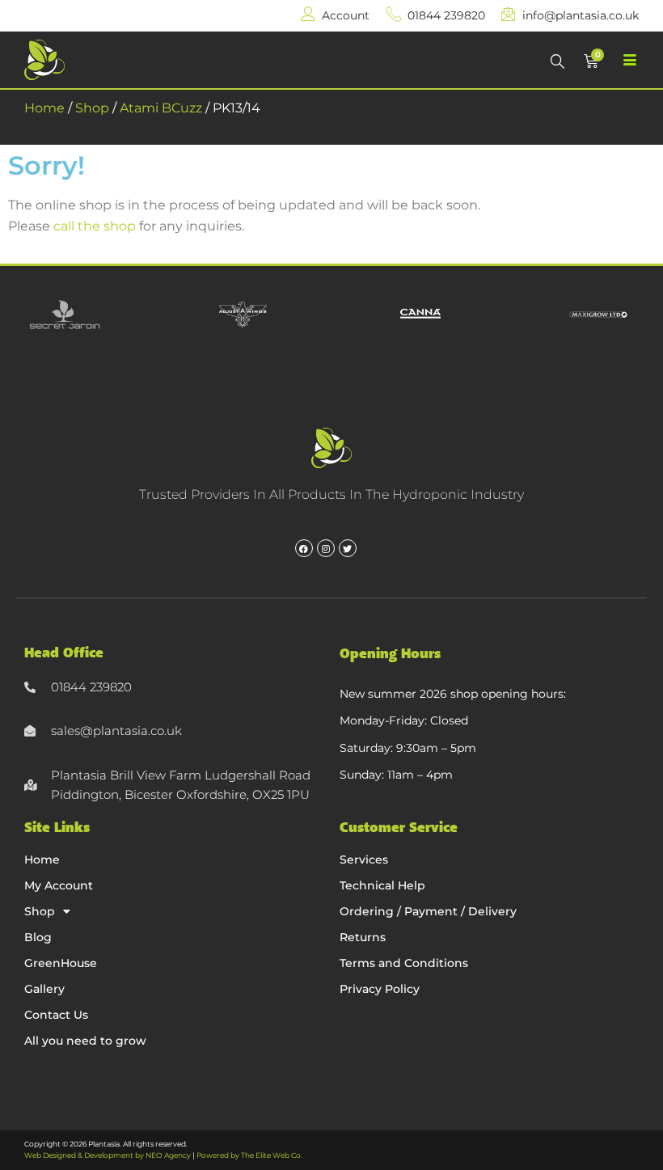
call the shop (94, 226)
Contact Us (56, 1014)
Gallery (44, 989)
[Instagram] (326, 548)
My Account (58, 885)
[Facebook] (304, 548)
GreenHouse (60, 963)
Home (44, 108)
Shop (92, 108)
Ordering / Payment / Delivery (428, 911)
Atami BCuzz (161, 108)
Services (364, 859)
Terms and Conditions (404, 963)
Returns (363, 937)
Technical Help (382, 885)
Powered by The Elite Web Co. (249, 1155)
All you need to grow (85, 1040)
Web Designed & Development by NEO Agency (107, 1155)
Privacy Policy (380, 989)
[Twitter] (348, 548)
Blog (38, 937)
